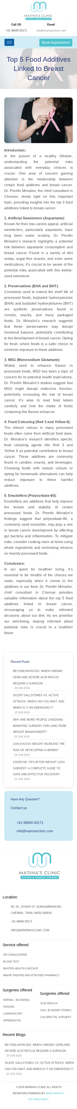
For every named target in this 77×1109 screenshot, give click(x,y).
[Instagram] (30, 888)
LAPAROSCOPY (12, 1013)
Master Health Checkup (20, 968)
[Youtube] (48, 888)
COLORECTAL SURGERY (55, 1017)
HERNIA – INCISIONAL (16, 999)
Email (51, 24)
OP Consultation (15, 954)
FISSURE (8, 1006)
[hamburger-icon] (9, 42)
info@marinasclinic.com (51, 30)
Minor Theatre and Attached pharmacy (31, 975)
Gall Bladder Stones (55, 1010)
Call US (16, 24)
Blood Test (11, 961)
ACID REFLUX (49, 1003)
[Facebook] (39, 888)
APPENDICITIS (12, 1020)
